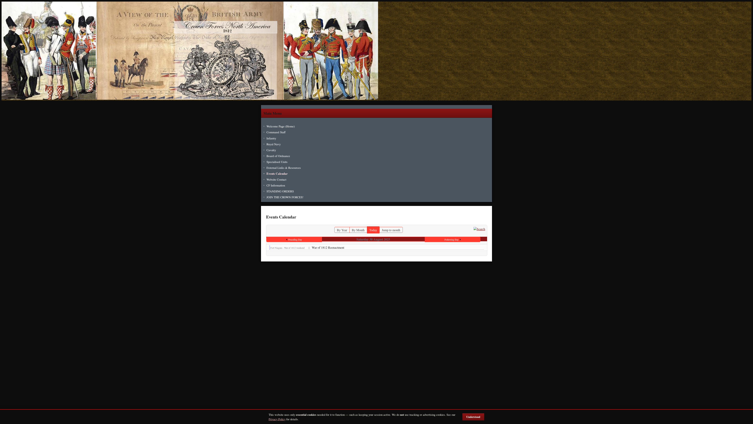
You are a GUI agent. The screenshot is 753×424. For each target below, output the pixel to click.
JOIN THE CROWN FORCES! (284, 197)
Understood (473, 417)
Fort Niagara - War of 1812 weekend (287, 247)
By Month (358, 230)
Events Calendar (277, 173)
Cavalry (271, 150)
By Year (342, 230)
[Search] (479, 229)
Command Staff (276, 132)
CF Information (275, 185)
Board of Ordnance (278, 156)
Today (373, 230)
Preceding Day (295, 239)
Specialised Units (276, 162)
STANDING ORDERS (280, 191)
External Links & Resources (283, 168)
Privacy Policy (277, 419)
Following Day (452, 239)
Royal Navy (273, 144)
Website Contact (276, 179)
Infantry (271, 138)
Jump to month (391, 230)
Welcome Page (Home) (280, 126)
